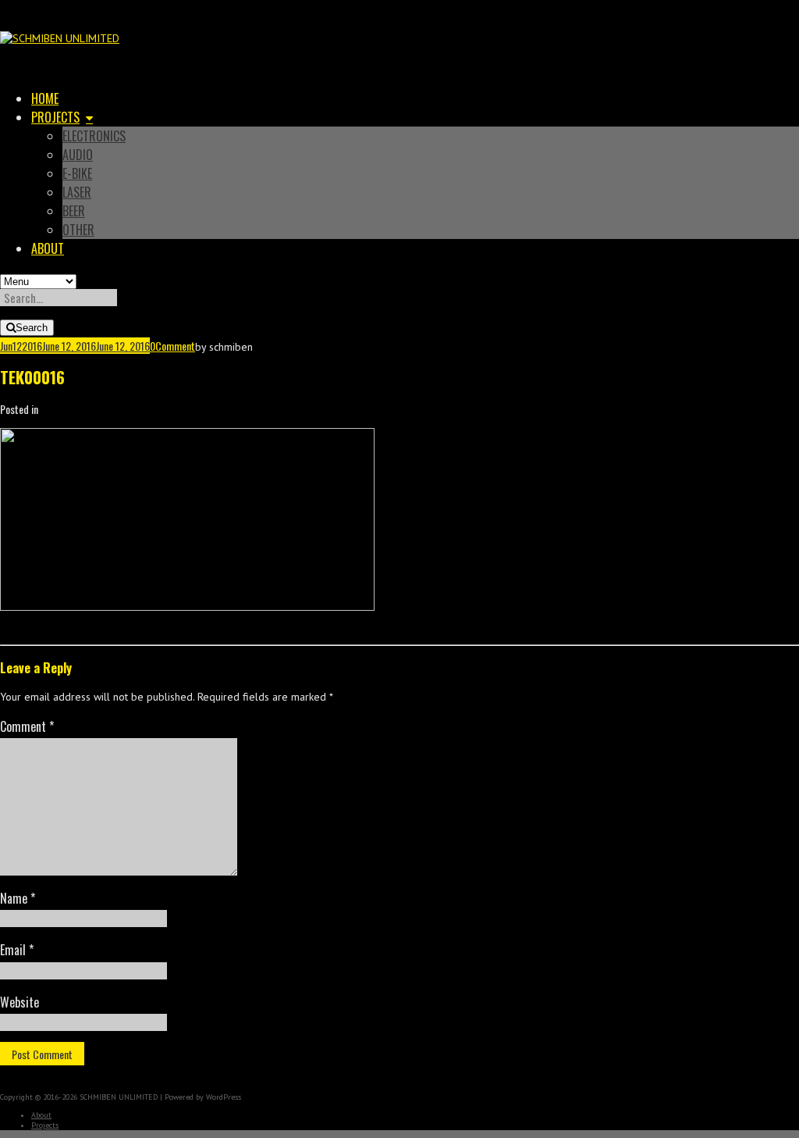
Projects (55, 117)
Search (32, 328)
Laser (76, 192)
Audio (77, 154)
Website (19, 1002)
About (47, 248)
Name (17, 898)
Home (45, 98)
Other (78, 229)
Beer (73, 211)
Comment (175, 345)
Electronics (94, 136)
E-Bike (77, 173)
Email (17, 949)
